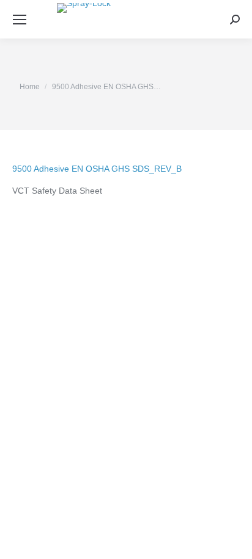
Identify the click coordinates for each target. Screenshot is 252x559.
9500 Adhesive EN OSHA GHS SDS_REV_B (97, 169)
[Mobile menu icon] (19, 19)
